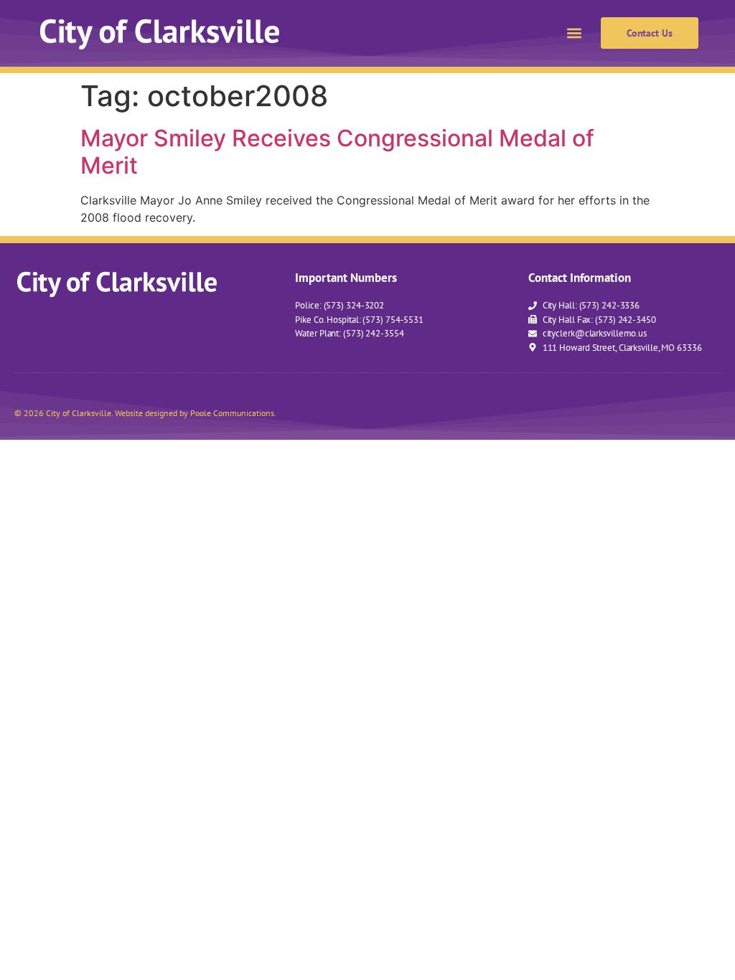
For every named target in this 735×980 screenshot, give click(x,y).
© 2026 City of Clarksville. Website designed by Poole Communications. (145, 412)
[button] (574, 33)
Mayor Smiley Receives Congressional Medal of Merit (337, 151)
